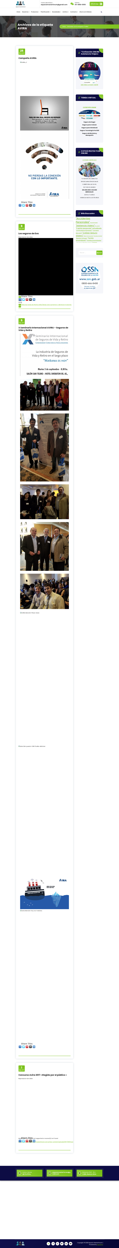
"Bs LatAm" (97, 226)
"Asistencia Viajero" (85, 225)
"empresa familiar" (98, 236)
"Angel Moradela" (94, 222)
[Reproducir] (19, 297)
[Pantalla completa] (19, 307)
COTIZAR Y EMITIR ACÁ (89, 160)
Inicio (18, 12)
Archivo (65, 12)
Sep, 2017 (21, 321)
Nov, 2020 (21, 51)
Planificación (45, 12)
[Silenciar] (19, 305)
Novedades (56, 12)
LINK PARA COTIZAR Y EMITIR (89, 85)
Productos (34, 12)
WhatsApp (95, 4)
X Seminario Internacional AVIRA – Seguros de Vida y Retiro (43, 329)
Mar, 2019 (21, 227)
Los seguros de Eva (28, 233)
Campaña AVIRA (27, 58)
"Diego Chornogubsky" (88, 236)
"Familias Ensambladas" (93, 240)
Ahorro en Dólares (85, 12)
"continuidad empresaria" (84, 230)
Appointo (100, 1244)
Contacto (73, 12)
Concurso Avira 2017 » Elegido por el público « (42, 1075)
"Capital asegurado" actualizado (89, 228)
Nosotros (25, 12)
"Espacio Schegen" (81, 238)
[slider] (46, 305)
